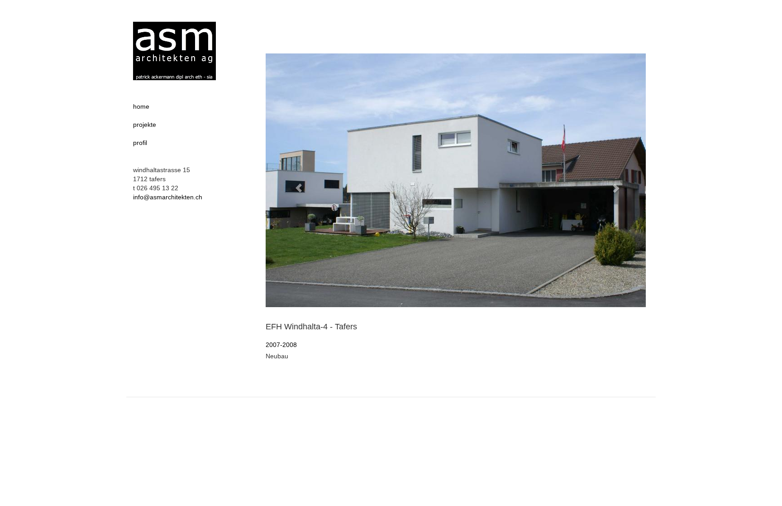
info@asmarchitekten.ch (167, 197)
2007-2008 (281, 344)
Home (141, 106)
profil (140, 142)
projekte (144, 124)
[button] (294, 183)
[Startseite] (174, 51)
